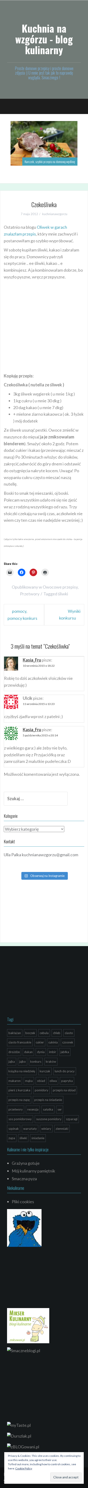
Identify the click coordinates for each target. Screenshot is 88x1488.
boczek (30, 1033)
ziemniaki (62, 1128)
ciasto (69, 1033)
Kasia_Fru (32, 659)
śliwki (63, 593)
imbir (52, 1052)
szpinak (13, 1128)
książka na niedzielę (21, 1071)
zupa (11, 1138)
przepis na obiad (64, 1090)
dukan (28, 1052)
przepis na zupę (19, 1100)
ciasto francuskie (19, 1042)
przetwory (15, 1109)
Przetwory (29, 593)
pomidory (41, 1090)
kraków (51, 1061)
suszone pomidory (48, 1119)
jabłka (65, 1052)
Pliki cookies (23, 1201)
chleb (56, 1033)
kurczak (45, 1071)
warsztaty (30, 1128)
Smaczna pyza (24, 1178)
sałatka (48, 1109)
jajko (22, 1061)
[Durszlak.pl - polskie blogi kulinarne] (19, 1435)
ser (59, 1109)
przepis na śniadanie (48, 1100)
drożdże (14, 1052)
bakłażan (14, 1033)
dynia (41, 1052)
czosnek (67, 1042)
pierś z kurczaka (19, 1090)
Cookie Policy (23, 1468)
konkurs (35, 1061)
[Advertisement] (44, 327)
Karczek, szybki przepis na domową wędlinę (50, 161)
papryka (67, 1081)
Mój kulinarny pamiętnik (33, 1170)
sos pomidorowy (20, 1119)
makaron (14, 1081)
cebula (44, 1033)
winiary (46, 1128)
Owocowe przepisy (60, 587)
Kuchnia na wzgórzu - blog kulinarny (44, 39)
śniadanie (37, 1138)
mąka (29, 1081)
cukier (40, 1042)
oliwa (53, 1081)
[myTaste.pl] (19, 1424)
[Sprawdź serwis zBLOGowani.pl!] (23, 1446)
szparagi (71, 1119)
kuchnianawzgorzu (54, 214)
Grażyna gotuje (26, 1163)
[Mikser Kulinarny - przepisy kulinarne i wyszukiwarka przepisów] (28, 1325)
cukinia (53, 1042)
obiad (41, 1081)
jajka (11, 1061)
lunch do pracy (65, 1071)
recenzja (32, 1109)
